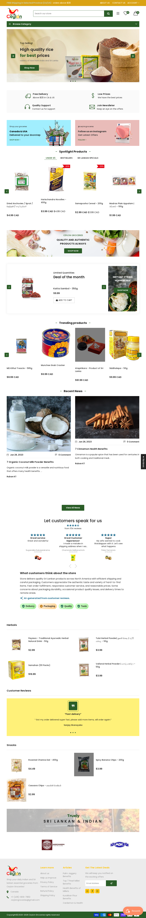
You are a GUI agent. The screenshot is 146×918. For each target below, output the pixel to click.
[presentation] (13, 56)
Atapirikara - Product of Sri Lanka (55, 370)
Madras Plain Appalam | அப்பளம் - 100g (121, 205)
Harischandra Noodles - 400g (53, 201)
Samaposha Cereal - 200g (89, 203)
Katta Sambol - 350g (65, 288)
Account (132, 2)
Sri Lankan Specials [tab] (87, 158)
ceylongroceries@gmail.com (25, 900)
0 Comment (64, 455)
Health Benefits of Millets (72, 890)
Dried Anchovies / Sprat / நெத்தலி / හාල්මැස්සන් (20, 205)
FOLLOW (81, 140)
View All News (73, 507)
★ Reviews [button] (143, 461)
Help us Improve (48, 877)
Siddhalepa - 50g (84, 368)
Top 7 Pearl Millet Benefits (71, 882)
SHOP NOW (14, 140)
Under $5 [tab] (50, 158)
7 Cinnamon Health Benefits (91, 449)
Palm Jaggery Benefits (69, 875)
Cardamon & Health (73, 903)
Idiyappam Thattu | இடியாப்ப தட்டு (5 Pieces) (123, 370)
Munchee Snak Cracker (19, 365)
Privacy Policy (47, 882)
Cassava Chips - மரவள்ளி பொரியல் (44, 785)
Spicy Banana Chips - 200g (110, 759)
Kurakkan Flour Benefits (70, 897)
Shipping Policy (47, 895)
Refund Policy (47, 891)
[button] (70, 81)
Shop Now (29, 68)
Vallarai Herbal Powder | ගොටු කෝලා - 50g (115, 665)
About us (105, 2)
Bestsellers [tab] (66, 158)
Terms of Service (48, 886)
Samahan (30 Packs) (39, 665)
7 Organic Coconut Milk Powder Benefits (30, 462)
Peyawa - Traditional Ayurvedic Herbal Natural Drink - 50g (48, 640)
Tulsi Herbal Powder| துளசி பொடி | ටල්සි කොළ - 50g (115, 640)
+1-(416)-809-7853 (20, 897)
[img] (73, 525)
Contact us (118, 2)
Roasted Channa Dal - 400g (43, 759)
